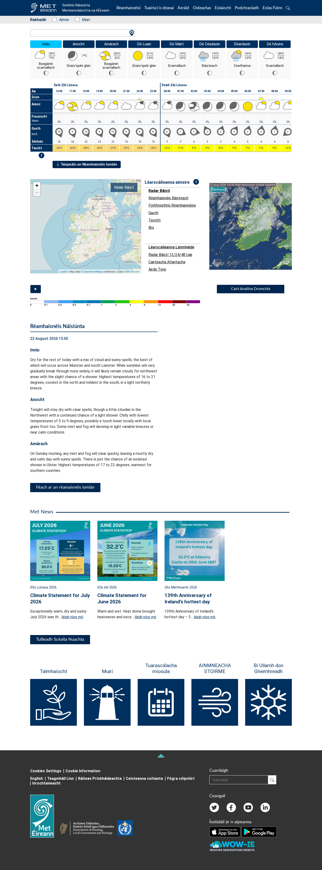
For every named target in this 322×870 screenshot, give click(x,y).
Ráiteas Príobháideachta (100, 778)
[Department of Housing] (88, 829)
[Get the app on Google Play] (259, 831)
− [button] (36, 193)
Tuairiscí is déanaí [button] (159, 8)
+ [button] (36, 185)
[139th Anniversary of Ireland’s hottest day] (195, 550)
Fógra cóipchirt (181, 778)
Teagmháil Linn (60, 778)
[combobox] (82, 33)
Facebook (231, 807)
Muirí (83, 19)
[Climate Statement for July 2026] (60, 550)
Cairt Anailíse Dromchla (250, 289)
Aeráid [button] (183, 8)
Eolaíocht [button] (223, 8)
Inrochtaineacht (46, 783)
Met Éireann (133, 271)
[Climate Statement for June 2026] (127, 550)
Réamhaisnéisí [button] (128, 8)
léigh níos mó (72, 617)
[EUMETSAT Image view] (254, 226)
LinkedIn (265, 807)
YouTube (248, 807)
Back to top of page (161, 756)
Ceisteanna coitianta (144, 778)
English (36, 778)
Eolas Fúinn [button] (272, 8)
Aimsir (61, 19)
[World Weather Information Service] (125, 829)
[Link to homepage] (45, 816)
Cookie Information (83, 771)
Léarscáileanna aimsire (167, 182)
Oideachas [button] (202, 8)
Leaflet (63, 271)
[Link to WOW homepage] (232, 846)
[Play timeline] (35, 289)
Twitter (214, 807)
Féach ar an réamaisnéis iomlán (65, 487)
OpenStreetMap (92, 271)
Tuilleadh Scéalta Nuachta (60, 639)
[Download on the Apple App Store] (225, 831)
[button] (288, 8)
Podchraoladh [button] (247, 8)
